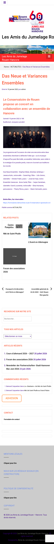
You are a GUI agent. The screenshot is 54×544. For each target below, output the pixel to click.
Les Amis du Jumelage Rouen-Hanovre (32, 533)
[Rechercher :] (17, 319)
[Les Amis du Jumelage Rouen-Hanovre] (27, 49)
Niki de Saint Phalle (12, 233)
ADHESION (12, 398)
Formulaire (8, 419)
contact (16, 419)
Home (6, 67)
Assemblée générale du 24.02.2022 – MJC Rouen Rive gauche (39, 292)
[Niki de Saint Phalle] (14, 226)
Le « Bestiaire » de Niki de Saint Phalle (37, 386)
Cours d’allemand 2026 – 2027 (20, 353)
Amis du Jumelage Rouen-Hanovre (32, 540)
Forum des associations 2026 (19, 359)
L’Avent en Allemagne (38, 242)
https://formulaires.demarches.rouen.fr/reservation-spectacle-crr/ (27, 203)
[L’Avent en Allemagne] (39, 230)
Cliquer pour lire (10, 463)
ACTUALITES (16, 67)
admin (23, 89)
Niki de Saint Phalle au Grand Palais (36, 390)
